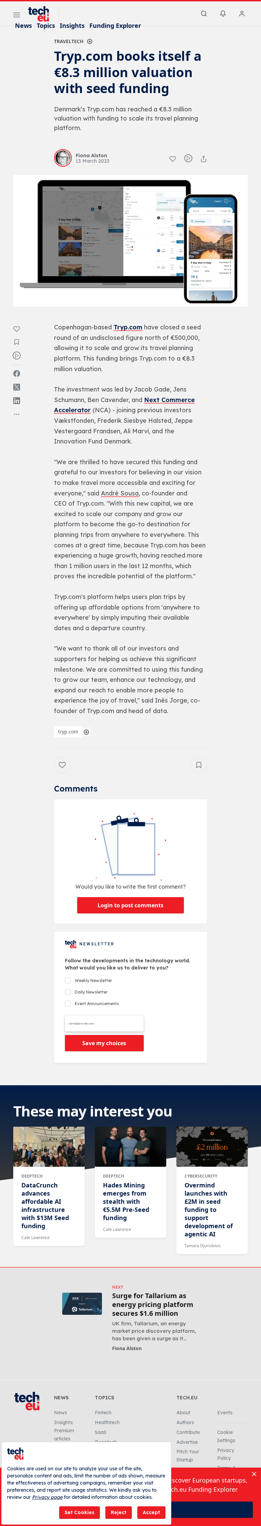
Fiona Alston (127, 1348)
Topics (46, 25)
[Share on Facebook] (16, 373)
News (23, 25)
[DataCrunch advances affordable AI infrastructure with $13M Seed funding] (49, 1147)
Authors (185, 1422)
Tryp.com (128, 327)
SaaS (100, 1432)
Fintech (103, 1413)
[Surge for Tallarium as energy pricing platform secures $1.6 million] (82, 1304)
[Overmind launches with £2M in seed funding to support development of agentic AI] (212, 1147)
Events (224, 1413)
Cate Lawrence (35, 1237)
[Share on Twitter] (16, 387)
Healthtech (107, 1422)
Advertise (187, 1442)
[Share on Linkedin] (16, 400)
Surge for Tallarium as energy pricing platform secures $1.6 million (152, 1304)
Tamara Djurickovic (203, 1246)
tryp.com (68, 731)
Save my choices (104, 1043)
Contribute (188, 1432)
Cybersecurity (201, 1176)
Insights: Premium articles (64, 1430)
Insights (72, 25)
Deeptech (31, 1176)
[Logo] (41, 14)
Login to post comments (130, 905)
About (183, 1413)
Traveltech (69, 41)
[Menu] (16, 16)
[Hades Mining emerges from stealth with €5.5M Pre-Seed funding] (130, 1147)
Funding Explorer (115, 25)
